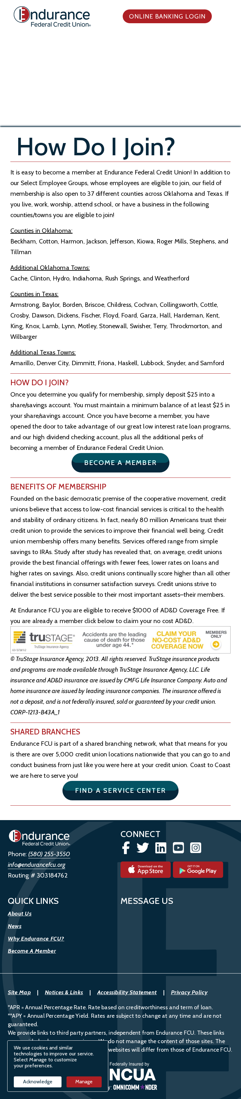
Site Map (19, 992)
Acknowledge (37, 1082)
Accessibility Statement (127, 992)
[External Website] (120, 640)
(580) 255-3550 (49, 854)
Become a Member (32, 950)
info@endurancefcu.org (36, 864)
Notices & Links (64, 992)
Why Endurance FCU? (36, 938)
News (14, 926)
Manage (84, 1082)
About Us (19, 913)
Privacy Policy (189, 992)
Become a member (126, 462)
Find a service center (127, 790)
